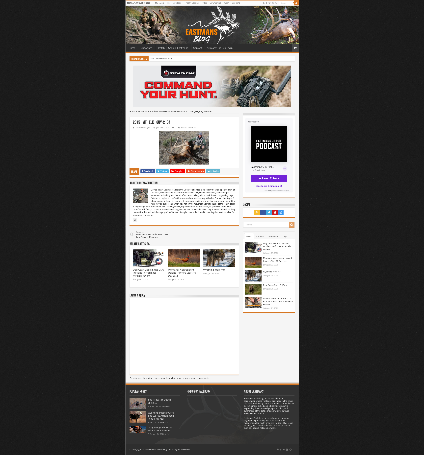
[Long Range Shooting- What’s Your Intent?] (138, 429)
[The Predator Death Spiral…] (138, 403)
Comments (273, 236)
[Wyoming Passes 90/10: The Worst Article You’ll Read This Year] (138, 417)
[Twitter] (269, 3)
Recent (249, 236)
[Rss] (263, 3)
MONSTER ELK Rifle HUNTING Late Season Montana (162, 111)
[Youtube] (273, 3)
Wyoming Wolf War (214, 269)
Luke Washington (143, 128)
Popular (260, 236)
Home (132, 48)
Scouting (236, 3)
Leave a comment (188, 128)
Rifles (204, 3)
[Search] (296, 2)
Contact (197, 48)
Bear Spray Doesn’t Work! (161, 58)
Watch (161, 48)
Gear (226, 3)
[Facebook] (266, 3)
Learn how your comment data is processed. (187, 378)
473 (169, 406)
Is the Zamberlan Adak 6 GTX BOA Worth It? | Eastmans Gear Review (181, 58)
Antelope (177, 3)
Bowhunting (215, 3)
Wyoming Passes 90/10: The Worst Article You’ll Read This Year (161, 415)
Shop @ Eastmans (178, 48)
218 (166, 422)
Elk (168, 3)
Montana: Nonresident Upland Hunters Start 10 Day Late (182, 272)
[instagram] (276, 3)
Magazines (146, 48)
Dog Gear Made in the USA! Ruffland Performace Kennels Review (148, 272)
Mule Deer (159, 3)
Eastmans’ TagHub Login (219, 48)
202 (168, 434)
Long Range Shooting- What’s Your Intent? (160, 429)
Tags (284, 236)
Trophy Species (192, 3)
